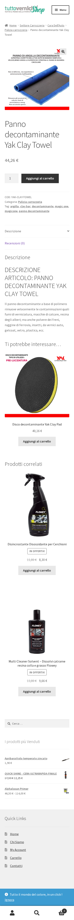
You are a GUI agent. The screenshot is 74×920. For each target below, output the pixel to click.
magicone (11, 211)
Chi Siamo (17, 842)
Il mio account (12, 913)
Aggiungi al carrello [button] (37, 441)
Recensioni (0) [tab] (15, 243)
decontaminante (42, 206)
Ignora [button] (9, 900)
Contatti (16, 866)
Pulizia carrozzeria (16, 30)
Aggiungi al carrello (40, 178)
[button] (63, 51)
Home (13, 25)
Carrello (16, 858)
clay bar (25, 206)
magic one (61, 206)
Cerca (37, 913)
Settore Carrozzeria (32, 25)
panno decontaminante (34, 211)
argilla (14, 206)
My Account (18, 850)
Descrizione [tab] (13, 231)
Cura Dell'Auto (55, 25)
